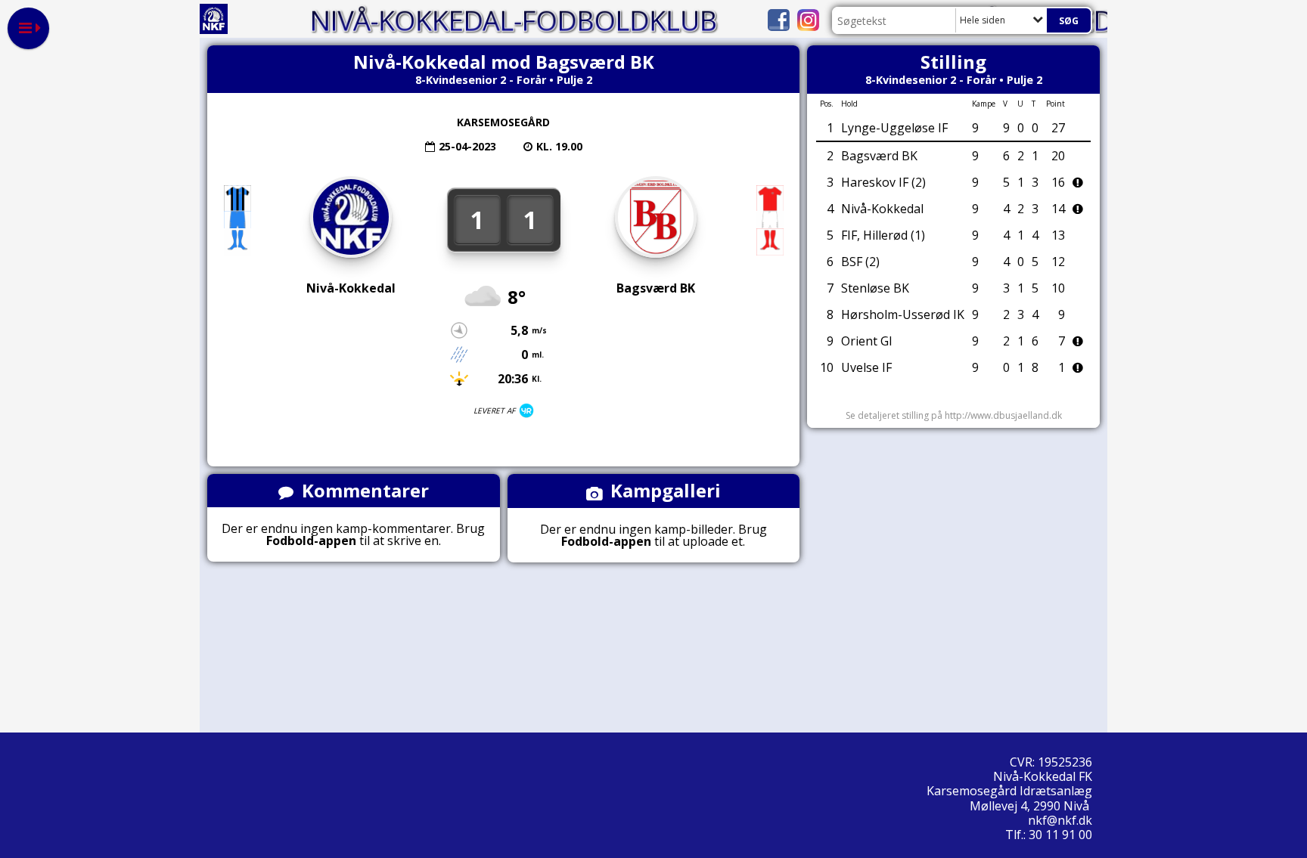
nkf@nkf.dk (1061, 820)
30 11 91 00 (1060, 834)
